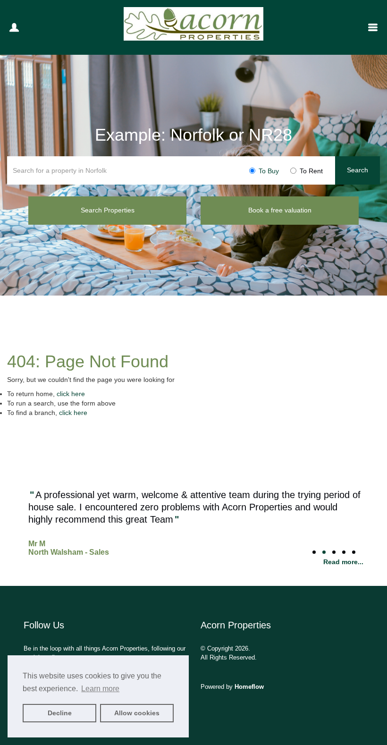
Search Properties (108, 210)
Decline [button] (60, 713)
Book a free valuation (279, 210)
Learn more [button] (100, 689)
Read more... (343, 562)
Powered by (232, 686)
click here (71, 394)
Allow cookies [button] (137, 713)
